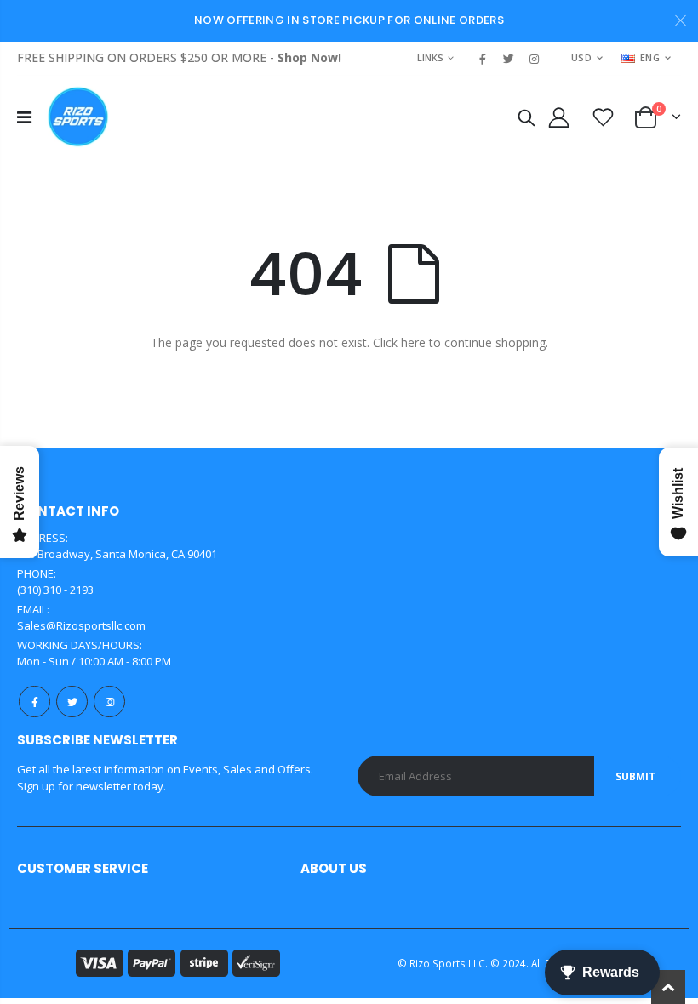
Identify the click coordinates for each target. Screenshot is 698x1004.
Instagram (109, 701)
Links (430, 57)
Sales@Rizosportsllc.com (81, 625)
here (413, 342)
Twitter (72, 701)
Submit (635, 776)
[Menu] (24, 117)
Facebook (34, 701)
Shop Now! (309, 57)
